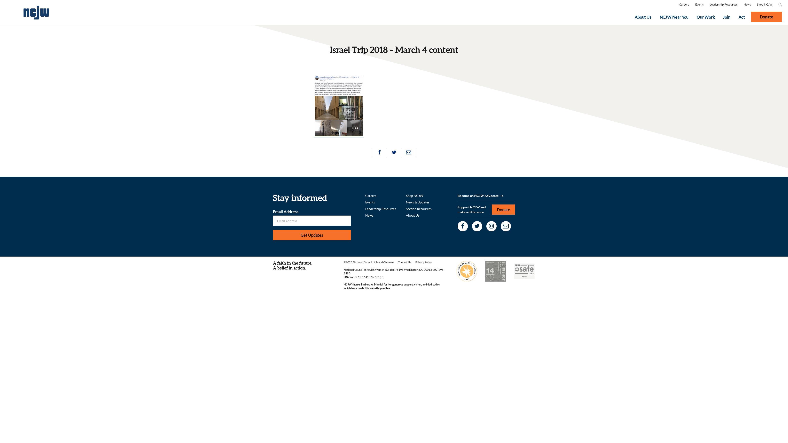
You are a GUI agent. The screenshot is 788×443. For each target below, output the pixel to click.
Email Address (286, 211)
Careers (684, 4)
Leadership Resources (724, 4)
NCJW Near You (674, 17)
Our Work (706, 17)
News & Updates (418, 202)
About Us (643, 17)
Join (726, 17)
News (747, 4)
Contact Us (404, 262)
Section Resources (419, 209)
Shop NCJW (764, 4)
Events (699, 4)
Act (742, 17)
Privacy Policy (423, 262)
